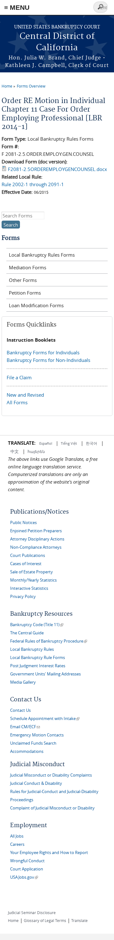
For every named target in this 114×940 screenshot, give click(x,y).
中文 (14, 451)
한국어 (91, 443)
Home (7, 86)
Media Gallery (23, 682)
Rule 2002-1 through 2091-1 (33, 184)
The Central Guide (27, 633)
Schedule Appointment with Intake (44, 718)
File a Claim (19, 377)
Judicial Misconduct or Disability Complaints (51, 775)
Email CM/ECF (25, 726)
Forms (11, 238)
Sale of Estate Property (31, 572)
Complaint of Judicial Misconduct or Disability (52, 808)
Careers (17, 844)
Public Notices (23, 522)
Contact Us (20, 710)
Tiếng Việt (69, 443)
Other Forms (23, 280)
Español (46, 443)
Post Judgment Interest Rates (37, 665)
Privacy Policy (23, 596)
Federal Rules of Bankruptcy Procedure (48, 641)
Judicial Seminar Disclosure (32, 912)
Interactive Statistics (29, 588)
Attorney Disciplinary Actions (37, 539)
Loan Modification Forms (36, 305)
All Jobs (16, 836)
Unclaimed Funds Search (33, 743)
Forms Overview (31, 86)
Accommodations (26, 751)
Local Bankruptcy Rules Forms (42, 255)
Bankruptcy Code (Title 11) (36, 624)
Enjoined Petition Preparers (36, 531)
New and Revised (25, 395)
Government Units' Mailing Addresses (45, 674)
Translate (79, 920)
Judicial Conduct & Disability (36, 783)
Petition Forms (25, 293)
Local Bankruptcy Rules (32, 649)
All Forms (17, 402)
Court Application (26, 869)
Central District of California (57, 42)
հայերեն (36, 451)
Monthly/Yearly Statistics (33, 580)
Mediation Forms (27, 267)
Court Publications (27, 555)
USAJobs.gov (24, 877)
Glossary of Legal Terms (45, 920)
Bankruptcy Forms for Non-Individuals (48, 360)
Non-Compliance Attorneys (35, 547)
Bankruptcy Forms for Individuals (43, 352)
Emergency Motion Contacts (37, 735)
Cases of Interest (25, 563)
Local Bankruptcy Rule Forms (37, 657)
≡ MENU (16, 7)
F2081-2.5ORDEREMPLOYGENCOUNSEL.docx (57, 169)
